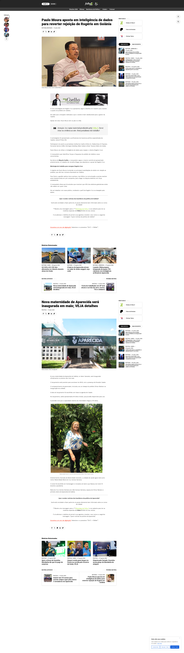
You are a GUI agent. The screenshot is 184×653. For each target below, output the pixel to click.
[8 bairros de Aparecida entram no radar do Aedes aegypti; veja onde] (79, 255)
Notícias (44, 28)
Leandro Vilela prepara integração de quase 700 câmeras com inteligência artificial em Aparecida (102, 270)
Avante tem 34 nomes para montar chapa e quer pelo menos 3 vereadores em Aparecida (65, 580)
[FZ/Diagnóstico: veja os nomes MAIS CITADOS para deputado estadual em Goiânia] (121, 341)
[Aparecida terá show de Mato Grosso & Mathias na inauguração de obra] (121, 51)
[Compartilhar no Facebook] (43, 31)
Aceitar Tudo (174, 647)
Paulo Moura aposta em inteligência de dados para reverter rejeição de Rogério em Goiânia (93, 580)
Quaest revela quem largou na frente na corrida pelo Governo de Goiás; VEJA (78, 562)
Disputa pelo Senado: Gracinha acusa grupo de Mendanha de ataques (104, 562)
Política (55, 284)
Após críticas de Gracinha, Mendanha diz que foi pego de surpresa (52, 562)
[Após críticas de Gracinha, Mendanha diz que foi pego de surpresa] (53, 548)
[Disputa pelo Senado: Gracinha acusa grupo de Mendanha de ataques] (104, 548)
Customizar (155, 647)
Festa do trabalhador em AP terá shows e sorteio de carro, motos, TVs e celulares (93, 288)
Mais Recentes (136, 44)
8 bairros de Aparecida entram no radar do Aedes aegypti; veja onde (78, 269)
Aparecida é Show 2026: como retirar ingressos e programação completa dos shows (133, 77)
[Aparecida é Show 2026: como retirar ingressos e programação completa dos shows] (121, 357)
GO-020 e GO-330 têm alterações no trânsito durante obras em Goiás (53, 269)
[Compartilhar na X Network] (46, 31)
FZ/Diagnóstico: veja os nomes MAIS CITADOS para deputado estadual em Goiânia (132, 61)
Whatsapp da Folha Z (82, 209)
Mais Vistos (124, 44)
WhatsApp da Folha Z (82, 508)
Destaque (49, 28)
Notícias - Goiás (46, 265)
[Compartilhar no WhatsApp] (48, 31)
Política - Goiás (129, 58)
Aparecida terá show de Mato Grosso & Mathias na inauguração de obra (133, 53)
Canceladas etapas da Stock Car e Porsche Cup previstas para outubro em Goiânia (133, 85)
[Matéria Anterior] (48, 287)
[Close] (179, 638)
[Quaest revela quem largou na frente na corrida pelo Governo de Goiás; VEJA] (79, 548)
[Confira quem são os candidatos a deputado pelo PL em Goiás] (121, 68)
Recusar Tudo (165, 647)
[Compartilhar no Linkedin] (51, 31)
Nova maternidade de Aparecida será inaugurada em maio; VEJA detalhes (64, 288)
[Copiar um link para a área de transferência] (54, 31)
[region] (165, 643)
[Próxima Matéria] (110, 287)
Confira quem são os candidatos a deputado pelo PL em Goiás (133, 69)
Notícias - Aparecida (98, 265)
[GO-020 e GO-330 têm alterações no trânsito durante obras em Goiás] (53, 255)
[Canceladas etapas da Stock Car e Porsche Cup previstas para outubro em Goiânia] (121, 84)
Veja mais (159, 643)
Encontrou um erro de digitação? (60, 227)
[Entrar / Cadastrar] (178, 16)
